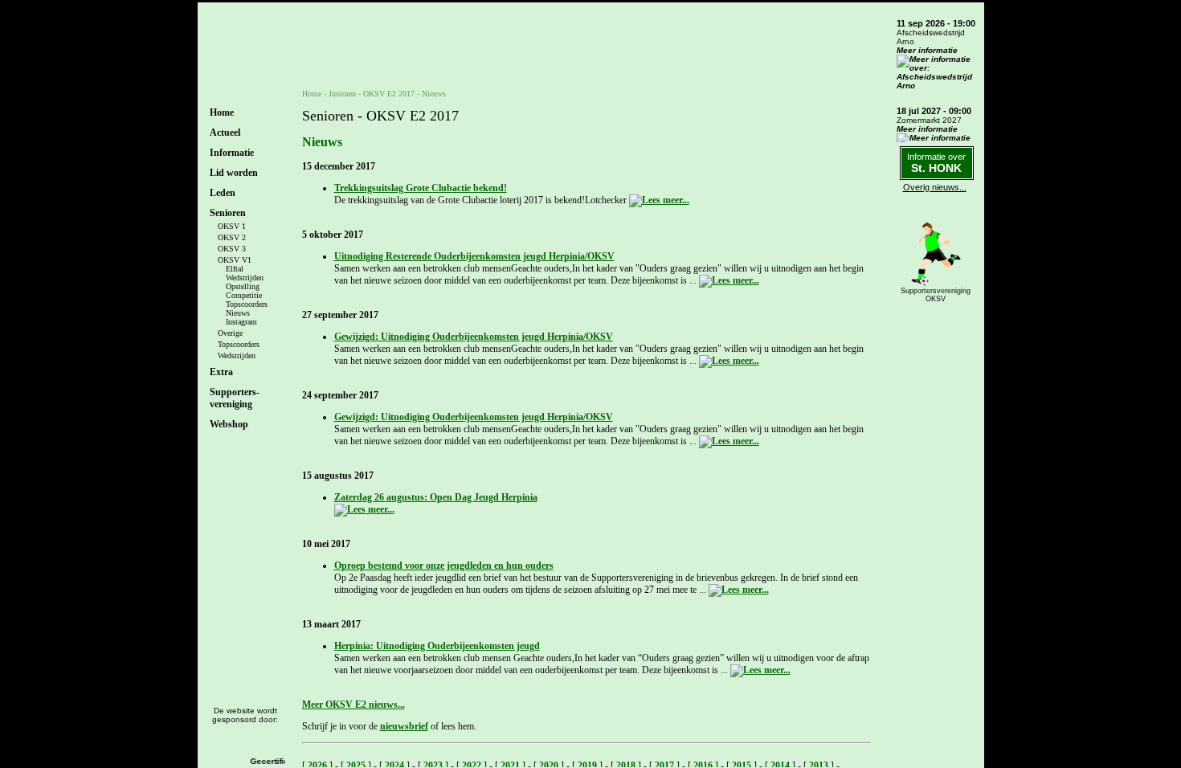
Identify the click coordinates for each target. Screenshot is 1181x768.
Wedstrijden (245, 277)
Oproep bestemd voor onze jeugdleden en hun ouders (444, 565)
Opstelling (242, 286)
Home (222, 112)
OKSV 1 (232, 226)
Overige (230, 333)
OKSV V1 (234, 259)
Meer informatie (927, 50)
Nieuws (238, 312)
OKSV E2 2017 (389, 93)
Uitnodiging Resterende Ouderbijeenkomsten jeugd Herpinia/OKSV (474, 256)
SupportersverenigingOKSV (936, 295)
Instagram (241, 321)
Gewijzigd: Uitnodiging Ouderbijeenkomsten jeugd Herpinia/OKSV (473, 336)
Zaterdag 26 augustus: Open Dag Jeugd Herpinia (435, 497)
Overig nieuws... (934, 187)
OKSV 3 (232, 248)
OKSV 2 (232, 237)
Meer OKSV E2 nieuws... (353, 704)
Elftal (234, 268)
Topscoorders (247, 304)
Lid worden (234, 172)
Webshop (229, 424)
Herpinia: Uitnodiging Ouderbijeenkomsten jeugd (437, 646)
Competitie (244, 295)
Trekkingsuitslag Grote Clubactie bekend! (420, 188)
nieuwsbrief (404, 726)
